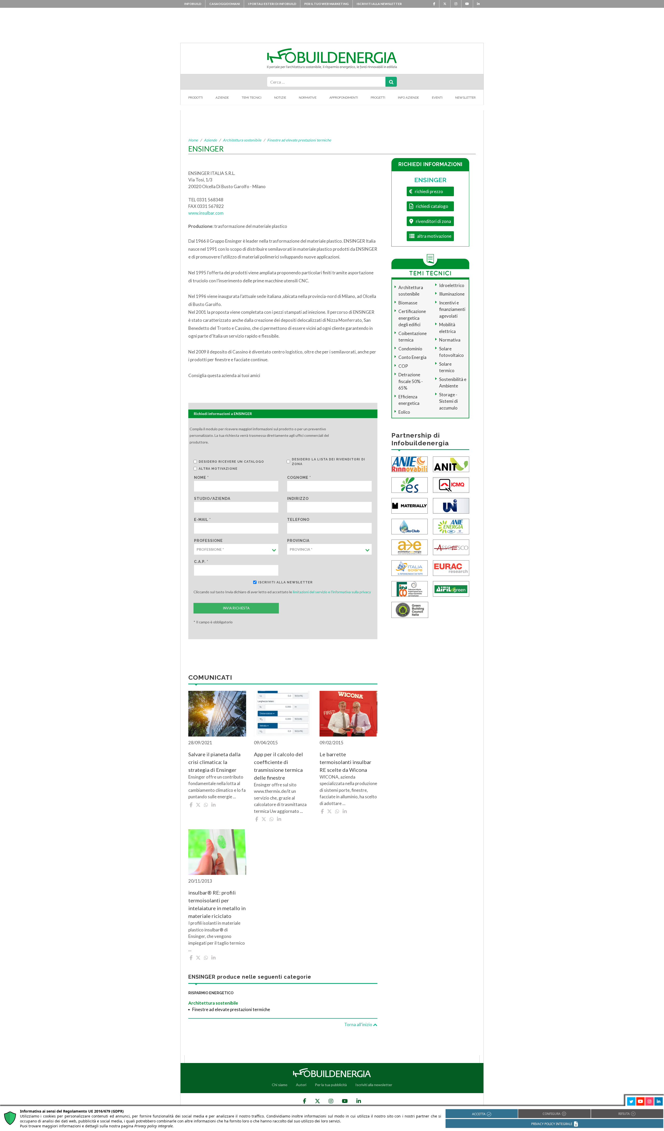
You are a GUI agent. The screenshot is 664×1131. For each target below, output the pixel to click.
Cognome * (299, 477)
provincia (298, 541)
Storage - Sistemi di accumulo (448, 401)
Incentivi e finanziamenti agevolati (452, 309)
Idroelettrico (451, 285)
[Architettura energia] (409, 547)
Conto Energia (412, 357)
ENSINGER (430, 180)
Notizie (280, 97)
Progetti (378, 97)
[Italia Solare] (409, 567)
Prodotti (195, 97)
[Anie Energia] (451, 526)
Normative (307, 97)
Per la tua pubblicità (331, 1084)
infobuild (192, 4)
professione (208, 541)
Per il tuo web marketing (326, 4)
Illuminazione (452, 294)
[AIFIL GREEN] (451, 588)
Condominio (410, 348)
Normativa (449, 340)
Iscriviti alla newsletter (379, 4)
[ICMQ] (451, 484)
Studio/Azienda (212, 498)
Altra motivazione (218, 469)
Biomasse (407, 302)
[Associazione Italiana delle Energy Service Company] (451, 547)
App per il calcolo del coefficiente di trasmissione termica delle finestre (278, 766)
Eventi (437, 97)
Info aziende (408, 97)
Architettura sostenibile (242, 140)
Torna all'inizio (358, 1024)
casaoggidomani (224, 4)
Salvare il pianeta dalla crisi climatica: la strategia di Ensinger (214, 762)
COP (403, 366)
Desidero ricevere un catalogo (231, 462)
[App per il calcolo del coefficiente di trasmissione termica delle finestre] (283, 714)
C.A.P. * (201, 562)
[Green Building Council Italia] (409, 609)
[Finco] (409, 588)
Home (193, 140)
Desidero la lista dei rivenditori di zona (328, 462)
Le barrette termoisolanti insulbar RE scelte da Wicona (345, 762)
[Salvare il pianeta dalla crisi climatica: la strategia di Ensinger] (217, 714)
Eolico (404, 412)
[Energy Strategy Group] (409, 484)
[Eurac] (451, 567)
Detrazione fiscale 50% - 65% (410, 381)
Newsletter (465, 97)
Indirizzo (298, 498)
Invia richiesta (236, 608)
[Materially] (409, 505)
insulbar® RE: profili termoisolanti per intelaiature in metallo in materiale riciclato (217, 904)
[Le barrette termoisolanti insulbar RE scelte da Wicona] (348, 714)
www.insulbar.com (206, 213)
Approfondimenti (343, 97)
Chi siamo (279, 1084)
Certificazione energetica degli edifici (412, 318)
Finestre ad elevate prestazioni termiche (299, 140)
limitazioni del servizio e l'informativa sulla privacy (332, 592)
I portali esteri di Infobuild (272, 4)
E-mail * (202, 519)
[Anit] (451, 464)
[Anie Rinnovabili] (409, 464)
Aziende (222, 97)
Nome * (201, 477)
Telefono (298, 519)
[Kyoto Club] (409, 526)
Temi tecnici (251, 97)
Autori (301, 1084)
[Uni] (451, 505)
